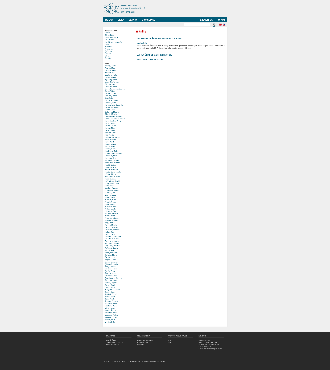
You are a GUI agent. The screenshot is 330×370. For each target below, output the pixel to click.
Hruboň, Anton (110, 144)
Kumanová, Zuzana (112, 177)
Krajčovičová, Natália (113, 172)
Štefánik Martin (110, 273)
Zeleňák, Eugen (111, 317)
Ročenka (108, 51)
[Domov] (112, 8)
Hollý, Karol (109, 142)
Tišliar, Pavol (110, 297)
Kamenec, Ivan (110, 158)
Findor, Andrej (110, 110)
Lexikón (108, 44)
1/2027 (170, 340)
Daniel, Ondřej (110, 93)
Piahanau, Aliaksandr (113, 237)
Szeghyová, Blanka (112, 290)
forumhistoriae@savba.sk (213, 349)
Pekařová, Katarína (112, 230)
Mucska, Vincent (111, 220)
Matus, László (110, 209)
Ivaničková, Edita (111, 151)
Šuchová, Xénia (111, 280)
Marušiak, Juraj (111, 207)
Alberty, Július (110, 66)
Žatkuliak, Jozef (111, 313)
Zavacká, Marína (111, 315)
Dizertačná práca (111, 37)
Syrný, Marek (110, 285)
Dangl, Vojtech (110, 91)
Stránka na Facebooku (144, 342)
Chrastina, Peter (111, 87)
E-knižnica (206, 20)
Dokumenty (109, 40)
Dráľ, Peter (109, 98)
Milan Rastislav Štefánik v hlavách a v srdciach (159, 39)
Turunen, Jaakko (111, 301)
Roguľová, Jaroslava (112, 243)
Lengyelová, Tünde (112, 183)
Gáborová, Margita (112, 112)
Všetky (107, 33)
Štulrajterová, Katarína (113, 278)
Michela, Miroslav (111, 213)
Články (133, 20)
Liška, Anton (109, 186)
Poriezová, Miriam (112, 241)
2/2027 (170, 342)
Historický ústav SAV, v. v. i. (208, 342)
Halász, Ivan (109, 123)
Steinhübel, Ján (111, 276)
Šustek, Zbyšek (111, 283)
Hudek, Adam (110, 146)
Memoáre (108, 47)
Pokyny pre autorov (112, 345)
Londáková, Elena (111, 190)
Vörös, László (110, 308)
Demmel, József (111, 96)
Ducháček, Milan (111, 100)
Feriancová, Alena (111, 107)
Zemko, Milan (110, 320)
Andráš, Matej (110, 68)
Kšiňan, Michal (110, 174)
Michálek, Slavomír (112, 211)
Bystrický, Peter (111, 80)
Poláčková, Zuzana (112, 239)
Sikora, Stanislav (111, 262)
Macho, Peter (110, 197)
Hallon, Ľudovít (110, 126)
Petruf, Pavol (110, 234)
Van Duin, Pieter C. (112, 304)
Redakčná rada (111, 340)
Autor (107, 63)
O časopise (148, 20)
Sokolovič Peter (111, 269)
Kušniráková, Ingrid (112, 181)
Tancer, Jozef (110, 292)
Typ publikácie (111, 30)
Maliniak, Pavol (111, 200)
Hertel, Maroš (110, 130)
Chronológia (109, 35)
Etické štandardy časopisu (115, 342)
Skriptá (107, 56)
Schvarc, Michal (111, 255)
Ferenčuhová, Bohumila (114, 105)
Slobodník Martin (111, 264)
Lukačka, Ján (110, 193)
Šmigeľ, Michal (110, 267)
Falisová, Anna (110, 103)
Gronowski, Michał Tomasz (115, 119)
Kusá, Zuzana (110, 179)
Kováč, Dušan (110, 165)
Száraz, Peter (110, 287)
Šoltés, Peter (110, 271)
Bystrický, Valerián (112, 82)
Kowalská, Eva (110, 167)
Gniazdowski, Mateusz (113, 116)
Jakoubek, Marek (111, 156)
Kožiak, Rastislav (111, 170)
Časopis (108, 54)
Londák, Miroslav (111, 188)
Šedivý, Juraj (110, 257)
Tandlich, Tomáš (111, 294)
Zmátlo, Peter (110, 322)
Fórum (221, 20)
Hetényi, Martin (110, 133)
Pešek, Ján (109, 232)
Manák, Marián (110, 202)
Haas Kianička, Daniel (113, 121)
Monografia (109, 49)
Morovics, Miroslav (112, 218)
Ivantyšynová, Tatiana (113, 153)
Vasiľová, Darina (111, 306)
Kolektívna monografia (113, 42)
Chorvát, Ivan (110, 84)
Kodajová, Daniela (112, 160)
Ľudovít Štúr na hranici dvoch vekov (154, 55)
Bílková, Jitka (110, 73)
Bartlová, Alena (110, 70)
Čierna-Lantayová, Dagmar (115, 89)
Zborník (108, 58)
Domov (109, 20)
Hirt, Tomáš (109, 135)
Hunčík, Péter (110, 149)
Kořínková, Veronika (112, 163)
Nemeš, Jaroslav (111, 227)
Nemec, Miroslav (111, 225)
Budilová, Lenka (111, 75)
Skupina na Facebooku (145, 340)
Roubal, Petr (109, 250)
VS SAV (162, 361)
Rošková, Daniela (111, 248)
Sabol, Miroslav (111, 253)
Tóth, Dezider (110, 299)
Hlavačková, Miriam (112, 137)
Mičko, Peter (110, 216)
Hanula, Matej (110, 128)
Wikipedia (140, 345)
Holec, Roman (110, 140)
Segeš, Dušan (110, 260)
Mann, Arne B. (110, 204)
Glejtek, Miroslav (111, 114)
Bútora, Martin (110, 77)
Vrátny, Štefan (110, 310)
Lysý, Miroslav (110, 195)
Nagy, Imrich (109, 223)
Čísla (121, 20)
